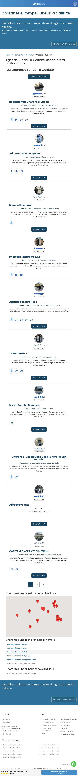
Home (8, 55)
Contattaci (6, 722)
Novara (29, 55)
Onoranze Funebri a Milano (12, 751)
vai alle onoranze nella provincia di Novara (21, 663)
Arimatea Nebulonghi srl (24, 153)
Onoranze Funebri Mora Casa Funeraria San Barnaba (39, 458)
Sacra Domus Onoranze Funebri (29, 102)
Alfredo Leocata (19, 504)
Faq (43, 733)
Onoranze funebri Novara (17, 644)
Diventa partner (65, 722)
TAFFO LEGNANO (19, 353)
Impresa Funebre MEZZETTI (25, 256)
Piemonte (18, 55)
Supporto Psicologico (49, 725)
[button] (57, 620)
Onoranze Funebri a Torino (12, 757)
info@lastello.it (12, 731)
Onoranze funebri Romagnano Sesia (21, 660)
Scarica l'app (64, 728)
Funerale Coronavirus (67, 734)
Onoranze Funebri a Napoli (50, 754)
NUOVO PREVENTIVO (39, 77)
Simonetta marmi (20, 205)
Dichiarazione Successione (46, 729)
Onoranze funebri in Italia (11, 745)
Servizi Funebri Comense (24, 405)
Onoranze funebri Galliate (17, 652)
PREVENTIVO (39, 126)
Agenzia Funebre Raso (23, 302)
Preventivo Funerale (49, 719)
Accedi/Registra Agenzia (68, 719)
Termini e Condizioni (67, 731)
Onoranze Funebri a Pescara (50, 748)
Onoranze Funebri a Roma (12, 748)
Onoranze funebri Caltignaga (18, 656)
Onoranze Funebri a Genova (50, 745)
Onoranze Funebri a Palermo (13, 754)
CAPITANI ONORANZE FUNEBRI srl (29, 551)
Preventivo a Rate (48, 722)
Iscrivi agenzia (65, 725)
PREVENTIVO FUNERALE (64, 44)
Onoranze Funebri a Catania (50, 751)
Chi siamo (6, 719)
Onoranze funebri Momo (17, 648)
